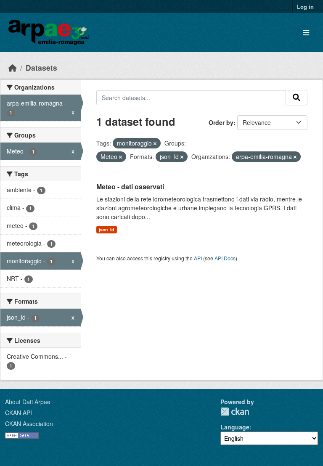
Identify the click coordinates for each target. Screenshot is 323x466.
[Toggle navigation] (306, 32)
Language (234, 427)
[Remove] (155, 143)
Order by (221, 122)
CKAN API (18, 412)
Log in (305, 7)
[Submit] (296, 97)
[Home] (12, 67)
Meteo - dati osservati (130, 186)
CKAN (234, 411)
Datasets (41, 67)
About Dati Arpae (27, 401)
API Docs (225, 258)
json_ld (106, 229)
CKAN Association (29, 423)
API (198, 258)
